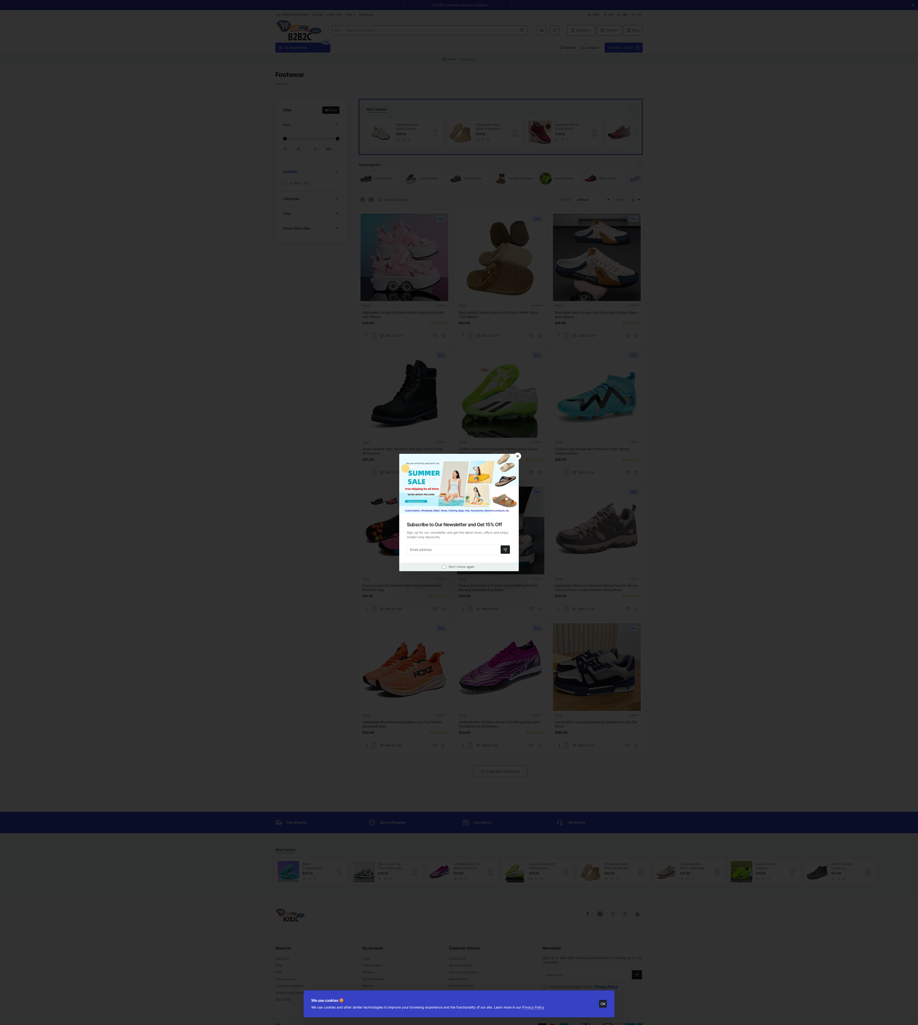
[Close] (517, 456)
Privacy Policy (533, 1007)
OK (603, 1004)
